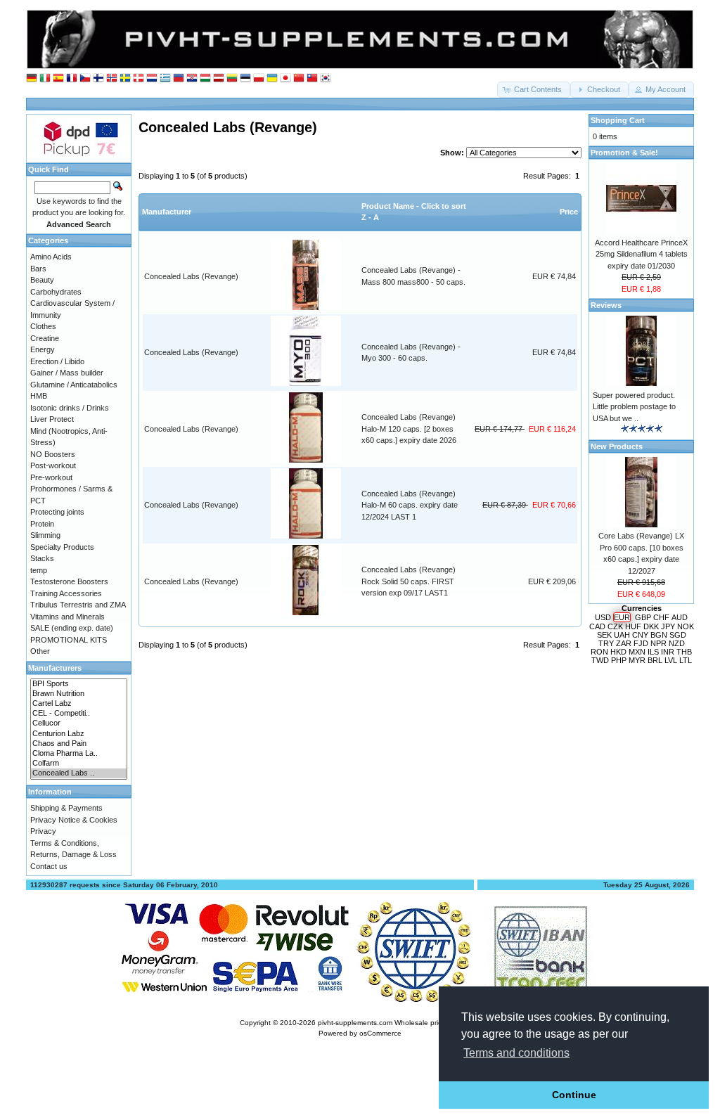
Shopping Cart (618, 120)
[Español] (58, 78)
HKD (618, 652)
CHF (661, 617)
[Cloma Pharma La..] (79, 754)
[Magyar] (205, 78)
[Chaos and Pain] (79, 744)
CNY (640, 635)
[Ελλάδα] (165, 78)
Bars (38, 268)
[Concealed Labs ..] (79, 773)
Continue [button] (574, 1094)
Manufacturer (166, 211)
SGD (677, 635)
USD (603, 617)
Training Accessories (66, 593)
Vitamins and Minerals (67, 616)
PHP (618, 660)
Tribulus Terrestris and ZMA (78, 604)
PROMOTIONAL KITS (68, 640)
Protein (42, 524)
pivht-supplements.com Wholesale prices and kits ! (399, 1022)
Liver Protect (52, 419)
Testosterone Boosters (69, 581)
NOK (685, 626)
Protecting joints (57, 512)
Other (40, 651)
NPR (658, 643)
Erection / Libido (57, 361)
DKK (651, 626)
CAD (597, 626)
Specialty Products (62, 547)
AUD (679, 617)
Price (569, 211)
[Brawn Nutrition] (79, 694)
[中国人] (298, 78)
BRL (655, 660)
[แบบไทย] (312, 78)
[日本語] (285, 78)
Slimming (45, 535)
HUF (633, 626)
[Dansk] (138, 78)
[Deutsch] (31, 78)
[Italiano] (45, 78)
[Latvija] (218, 78)
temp (38, 570)
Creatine (44, 338)
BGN (658, 635)
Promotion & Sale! (624, 152)
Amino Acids (51, 256)
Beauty (42, 280)
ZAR (623, 643)
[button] (533, 90)
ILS (653, 652)
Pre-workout (51, 477)
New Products (617, 446)
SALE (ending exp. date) (71, 628)
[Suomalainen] (98, 78)
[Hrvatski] (192, 78)
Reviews (606, 305)
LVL (670, 660)
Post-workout (53, 465)
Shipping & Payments (66, 808)
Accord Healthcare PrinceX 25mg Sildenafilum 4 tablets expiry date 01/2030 (641, 254)
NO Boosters (52, 454)
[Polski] (258, 78)
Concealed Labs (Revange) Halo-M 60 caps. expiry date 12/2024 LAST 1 (409, 505)
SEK (604, 635)
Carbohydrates (56, 292)
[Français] (71, 78)
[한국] (325, 78)
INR (667, 652)
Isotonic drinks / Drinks (69, 408)
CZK (615, 626)
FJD (641, 643)
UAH (622, 635)
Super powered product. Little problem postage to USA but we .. (634, 407)
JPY (668, 626)
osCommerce (380, 1033)
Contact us (49, 866)
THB (684, 652)
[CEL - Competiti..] (79, 714)
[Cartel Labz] (79, 704)
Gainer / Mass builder (66, 372)
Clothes (43, 326)
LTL (685, 660)
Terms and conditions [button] (516, 1053)
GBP (643, 617)
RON (599, 652)
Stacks (42, 558)
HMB (38, 396)
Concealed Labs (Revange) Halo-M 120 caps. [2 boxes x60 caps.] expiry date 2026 (408, 428)
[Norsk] (111, 78)
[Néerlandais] (152, 78)
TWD (600, 660)
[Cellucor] (79, 723)
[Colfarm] (79, 763)
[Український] (272, 78)
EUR (622, 617)
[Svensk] (125, 78)
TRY (606, 643)
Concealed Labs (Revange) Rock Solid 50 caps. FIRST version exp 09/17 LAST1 (408, 581)
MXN (637, 652)
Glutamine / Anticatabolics (73, 384)
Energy (42, 349)
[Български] (178, 78)
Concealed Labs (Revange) (191, 276)
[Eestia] (245, 78)
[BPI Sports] (79, 684)
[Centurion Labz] (79, 734)
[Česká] (85, 78)
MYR (637, 660)
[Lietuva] (232, 78)
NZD (677, 643)
